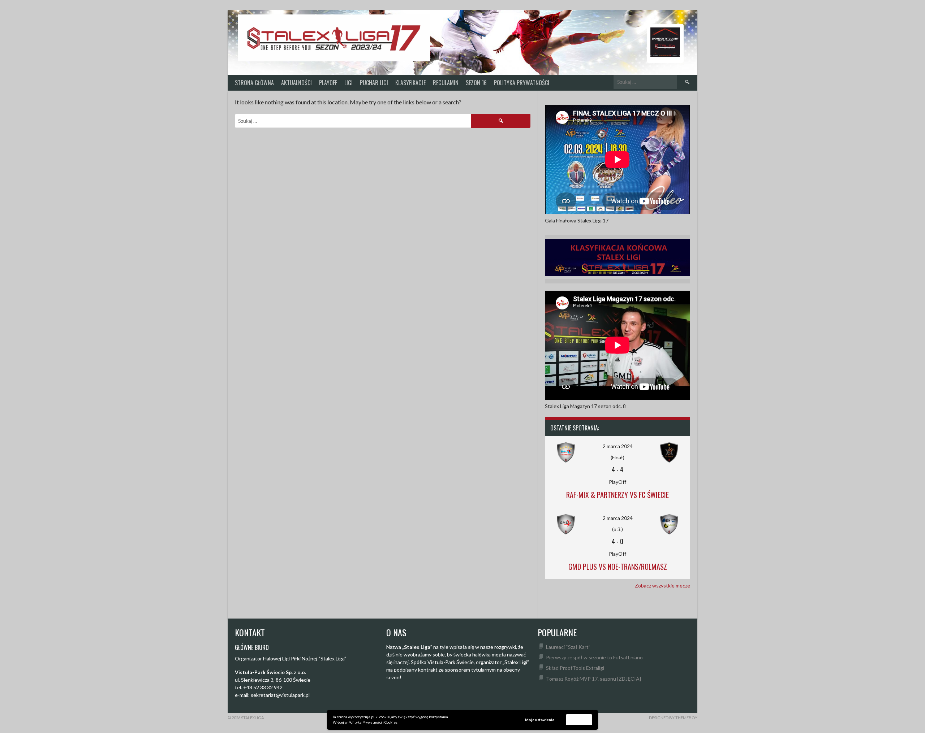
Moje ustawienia (539, 719)
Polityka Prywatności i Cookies (372, 722)
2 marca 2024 (618, 446)
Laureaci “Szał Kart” (568, 647)
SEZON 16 (476, 82)
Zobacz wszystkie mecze (662, 585)
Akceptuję (579, 719)
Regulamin (446, 82)
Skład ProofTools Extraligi (575, 668)
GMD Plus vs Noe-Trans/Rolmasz (617, 566)
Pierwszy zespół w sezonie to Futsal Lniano (594, 657)
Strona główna (254, 82)
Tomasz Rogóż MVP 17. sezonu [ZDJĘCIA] (593, 679)
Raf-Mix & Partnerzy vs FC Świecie (617, 494)
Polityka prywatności (521, 82)
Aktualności (296, 82)
